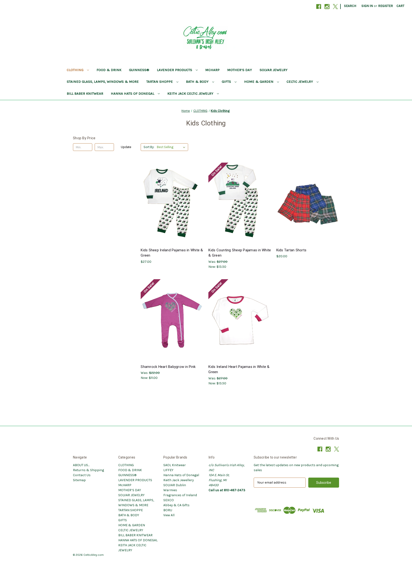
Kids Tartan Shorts (291, 250)
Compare (170, 204)
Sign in (367, 6)
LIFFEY (168, 470)
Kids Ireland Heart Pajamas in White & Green (238, 369)
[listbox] (172, 147)
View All (169, 515)
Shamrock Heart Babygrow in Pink (168, 367)
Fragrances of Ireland (180, 495)
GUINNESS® (139, 70)
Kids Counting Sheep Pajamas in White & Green (239, 253)
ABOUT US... (81, 465)
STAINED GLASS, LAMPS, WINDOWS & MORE (103, 81)
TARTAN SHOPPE (160, 81)
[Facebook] (318, 6)
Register (385, 6)
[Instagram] (327, 6)
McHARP (212, 70)
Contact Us (82, 475)
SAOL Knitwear (174, 465)
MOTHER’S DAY (239, 70)
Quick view (168, 195)
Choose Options (172, 212)
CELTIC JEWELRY (300, 81)
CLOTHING (75, 70)
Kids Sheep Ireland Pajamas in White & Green (172, 253)
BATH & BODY (198, 81)
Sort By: (149, 147)
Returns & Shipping (88, 470)
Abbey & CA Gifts (176, 505)
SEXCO (168, 500)
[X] (335, 6)
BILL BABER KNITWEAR (85, 93)
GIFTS (227, 81)
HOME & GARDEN (259, 81)
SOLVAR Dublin (174, 485)
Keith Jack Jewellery (178, 480)
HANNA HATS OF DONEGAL (133, 93)
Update (126, 147)
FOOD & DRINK (109, 70)
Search (350, 6)
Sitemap (79, 480)
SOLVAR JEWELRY (274, 70)
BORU (167, 510)
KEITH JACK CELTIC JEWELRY (190, 93)
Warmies (170, 490)
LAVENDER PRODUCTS (175, 70)
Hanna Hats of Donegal (181, 475)
